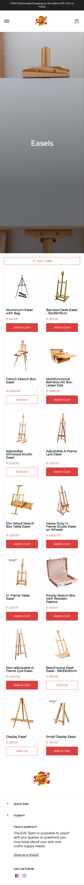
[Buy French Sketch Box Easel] (22, 356)
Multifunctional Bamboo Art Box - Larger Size (60, 382)
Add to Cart (22, 327)
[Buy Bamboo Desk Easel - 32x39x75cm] (62, 286)
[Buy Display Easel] (22, 713)
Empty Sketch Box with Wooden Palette (60, 598)
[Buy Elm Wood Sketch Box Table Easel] (22, 500)
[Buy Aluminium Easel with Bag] (22, 286)
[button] (76, 21)
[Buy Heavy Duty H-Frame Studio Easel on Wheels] (62, 500)
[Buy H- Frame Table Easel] (22, 572)
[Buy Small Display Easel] (62, 713)
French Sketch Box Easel (21, 380)
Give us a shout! (26, 855)
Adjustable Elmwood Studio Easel (19, 454)
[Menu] (6, 21)
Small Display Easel (61, 737)
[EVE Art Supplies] (41, 21)
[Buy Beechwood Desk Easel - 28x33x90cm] (62, 644)
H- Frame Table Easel (18, 596)
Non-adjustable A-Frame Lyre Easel (20, 669)
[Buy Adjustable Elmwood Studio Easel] (22, 428)
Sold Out (22, 399)
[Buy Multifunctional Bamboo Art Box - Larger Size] (62, 356)
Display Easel (16, 737)
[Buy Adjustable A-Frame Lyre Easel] (62, 428)
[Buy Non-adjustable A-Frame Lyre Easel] (22, 644)
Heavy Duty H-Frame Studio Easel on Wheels (61, 526)
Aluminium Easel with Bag (19, 311)
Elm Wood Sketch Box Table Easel (20, 524)
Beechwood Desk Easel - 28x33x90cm (61, 669)
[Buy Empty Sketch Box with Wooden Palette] (62, 572)
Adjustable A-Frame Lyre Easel (61, 452)
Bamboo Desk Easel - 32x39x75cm (61, 311)
